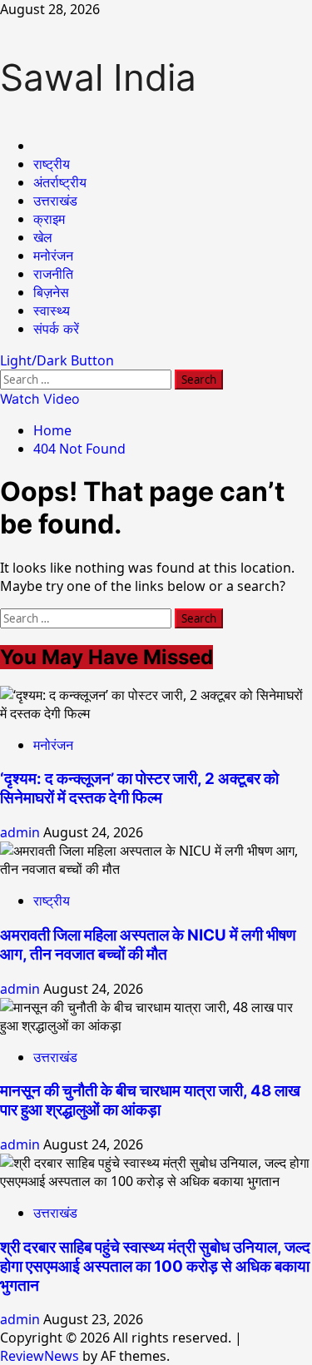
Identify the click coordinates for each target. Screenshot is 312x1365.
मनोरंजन (53, 255)
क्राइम (49, 219)
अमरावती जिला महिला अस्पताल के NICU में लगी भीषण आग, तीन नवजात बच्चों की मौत (148, 945)
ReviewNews (39, 1356)
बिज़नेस (51, 292)
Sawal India (98, 77)
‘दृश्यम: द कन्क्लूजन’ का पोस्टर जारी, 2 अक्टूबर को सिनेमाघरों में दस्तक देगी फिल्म (139, 788)
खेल (42, 237)
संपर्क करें (56, 328)
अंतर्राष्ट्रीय (60, 182)
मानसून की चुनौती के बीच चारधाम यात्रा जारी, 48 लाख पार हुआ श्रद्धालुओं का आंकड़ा (150, 1100)
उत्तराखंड (55, 200)
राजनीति (53, 274)
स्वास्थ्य (51, 310)
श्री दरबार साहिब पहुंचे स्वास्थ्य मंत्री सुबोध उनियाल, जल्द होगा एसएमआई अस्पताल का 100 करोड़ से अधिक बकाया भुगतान (155, 1266)
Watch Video (40, 398)
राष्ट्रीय (51, 164)
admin (21, 832)
